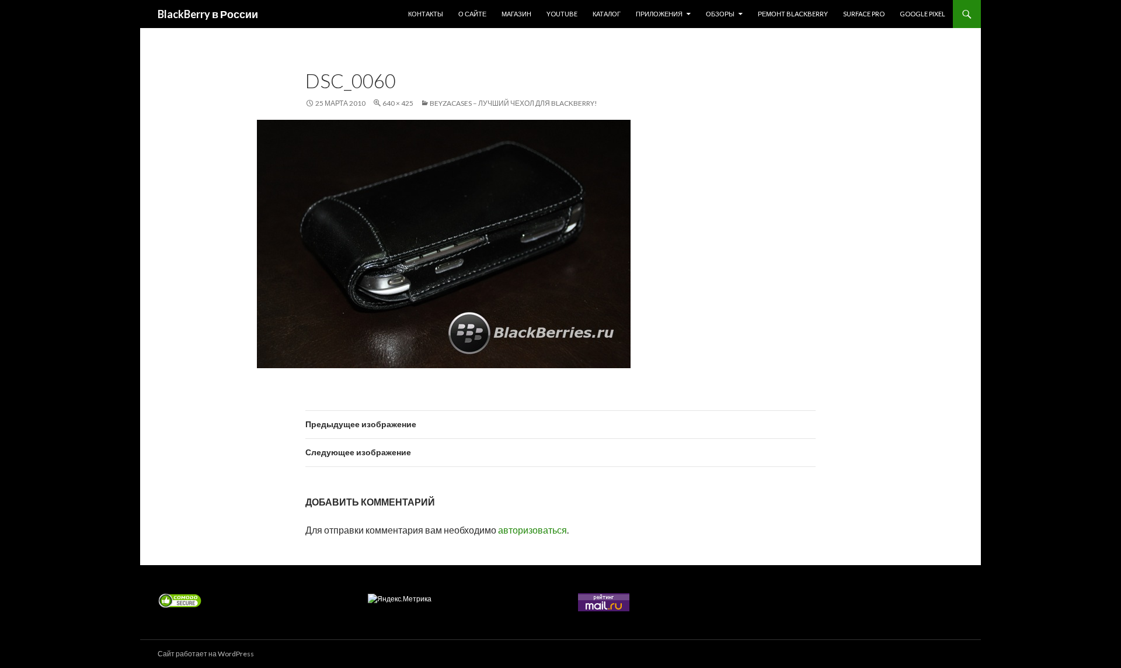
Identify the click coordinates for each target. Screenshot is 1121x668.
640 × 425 (397, 103)
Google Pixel (922, 14)
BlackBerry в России (208, 14)
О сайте (472, 14)
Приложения (659, 14)
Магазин (516, 14)
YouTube (561, 14)
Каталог (607, 14)
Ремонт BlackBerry (793, 14)
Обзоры (720, 14)
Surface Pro (864, 14)
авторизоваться (532, 529)
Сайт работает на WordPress (206, 653)
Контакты (425, 14)
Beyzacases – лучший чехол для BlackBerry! (513, 103)
